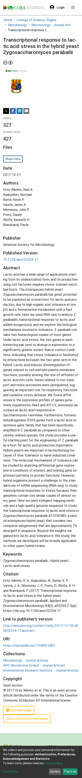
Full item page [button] (20, 710)
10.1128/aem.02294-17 (20, 260)
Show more (13, 159)
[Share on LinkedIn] (19, 111)
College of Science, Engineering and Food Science (38, 20)
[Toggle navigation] (73, 7)
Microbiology (17, 25)
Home (7, 20)
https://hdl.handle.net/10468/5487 (29, 646)
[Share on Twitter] (6, 111)
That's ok (70, 771)
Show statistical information (27, 719)
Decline (55, 771)
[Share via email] (26, 111)
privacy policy (53, 763)
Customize (10, 771)
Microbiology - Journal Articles (52, 25)
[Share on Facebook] (13, 111)
